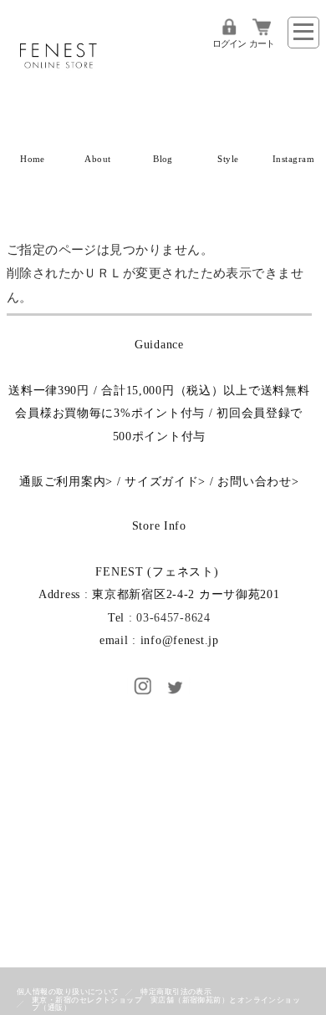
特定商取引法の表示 (175, 991)
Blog (163, 159)
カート (261, 43)
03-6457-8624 (173, 617)
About (97, 159)
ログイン (229, 43)
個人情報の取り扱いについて (68, 991)
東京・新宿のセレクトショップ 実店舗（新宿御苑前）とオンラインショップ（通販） (166, 1004)
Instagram (293, 159)
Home (32, 159)
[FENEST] (58, 90)
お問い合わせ (254, 481)
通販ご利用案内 (62, 481)
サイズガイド (161, 481)
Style (227, 159)
